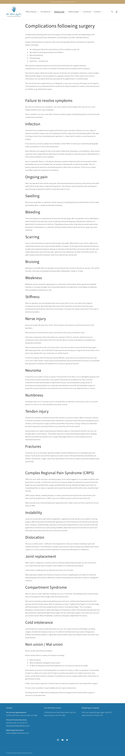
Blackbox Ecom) (28, 753)
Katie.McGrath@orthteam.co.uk (17, 725)
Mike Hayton (14, 753)
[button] (32, 11)
